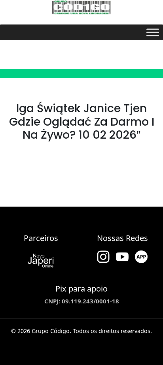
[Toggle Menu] (152, 32)
